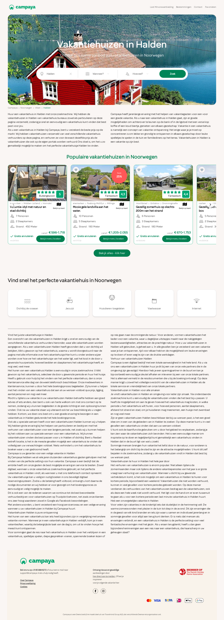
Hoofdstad (141, 203)
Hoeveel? (138, 73)
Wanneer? (98, 73)
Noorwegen (26, 107)
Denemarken (199, 203)
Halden (47, 107)
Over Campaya (26, 580)
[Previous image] (13, 204)
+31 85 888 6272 (39, 570)
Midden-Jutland (32, 203)
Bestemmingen (183, 7)
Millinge (111, 203)
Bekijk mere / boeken (50, 238)
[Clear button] (70, 73)
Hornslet (47, 203)
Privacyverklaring (27, 583)
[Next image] (210, 204)
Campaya (13, 107)
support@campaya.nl (29, 573)
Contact (198, 7)
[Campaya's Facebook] (95, 591)
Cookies (23, 586)
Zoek (172, 73)
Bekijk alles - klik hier (112, 253)
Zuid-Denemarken (75, 203)
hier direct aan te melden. (104, 576)
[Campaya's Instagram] (103, 591)
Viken (38, 107)
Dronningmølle (170, 203)
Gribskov (155, 203)
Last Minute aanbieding (161, 7)
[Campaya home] (21, 7)
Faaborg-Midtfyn (95, 203)
